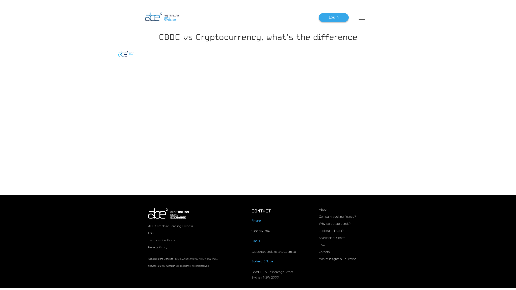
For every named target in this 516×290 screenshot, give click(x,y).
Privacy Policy (157, 247)
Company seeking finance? (337, 216)
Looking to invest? (331, 230)
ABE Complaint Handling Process (170, 226)
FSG (151, 233)
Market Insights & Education (337, 259)
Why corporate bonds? (335, 223)
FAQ (322, 244)
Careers (324, 252)
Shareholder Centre (332, 237)
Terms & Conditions (161, 240)
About (323, 209)
